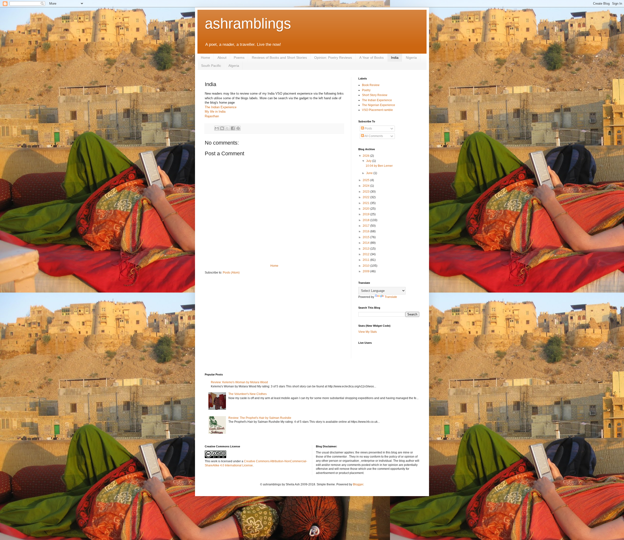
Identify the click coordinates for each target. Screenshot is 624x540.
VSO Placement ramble (377, 110)
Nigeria (411, 57)
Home (205, 57)
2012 (366, 254)
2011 (366, 260)
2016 (366, 231)
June (369, 173)
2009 (366, 271)
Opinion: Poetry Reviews (333, 57)
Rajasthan (212, 116)
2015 (366, 237)
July (369, 161)
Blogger (358, 484)
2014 (366, 243)
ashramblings (248, 23)
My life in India (215, 111)
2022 (366, 197)
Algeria (233, 66)
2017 (366, 225)
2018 (366, 220)
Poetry (366, 90)
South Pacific (211, 66)
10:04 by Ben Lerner (379, 165)
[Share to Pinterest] (238, 128)
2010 (366, 265)
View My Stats (367, 332)
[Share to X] (227, 128)
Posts (368, 128)
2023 (366, 191)
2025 (366, 180)
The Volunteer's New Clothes (247, 394)
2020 (366, 208)
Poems (239, 57)
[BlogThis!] (222, 128)
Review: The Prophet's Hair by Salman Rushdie (259, 418)
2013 (366, 248)
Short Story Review (374, 95)
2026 (366, 155)
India (395, 57)
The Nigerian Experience (378, 105)
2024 (366, 185)
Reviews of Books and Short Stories (279, 57)
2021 (366, 203)
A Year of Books (371, 57)
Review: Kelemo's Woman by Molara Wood (239, 382)
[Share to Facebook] (232, 128)
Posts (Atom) (231, 272)
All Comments (373, 136)
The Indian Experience (220, 107)
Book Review (371, 85)
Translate (391, 297)
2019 (366, 214)
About (221, 57)
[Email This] (216, 128)
